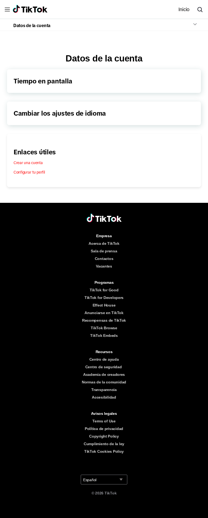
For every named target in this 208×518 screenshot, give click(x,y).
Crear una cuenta (28, 163)
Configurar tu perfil (29, 172)
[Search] (202, 9)
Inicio (184, 9)
